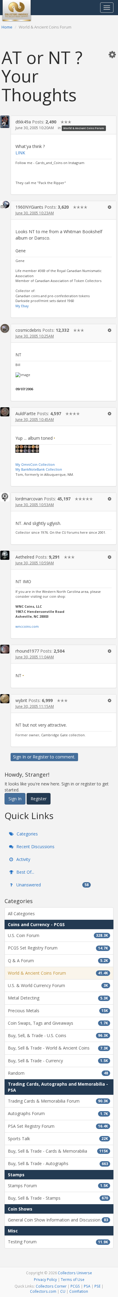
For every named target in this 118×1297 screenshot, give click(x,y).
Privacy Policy (45, 1279)
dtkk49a (23, 122)
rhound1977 (27, 651)
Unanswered (52, 885)
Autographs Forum (58, 1113)
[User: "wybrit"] (4, 698)
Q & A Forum (58, 960)
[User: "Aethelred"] (4, 555)
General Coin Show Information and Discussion (58, 1220)
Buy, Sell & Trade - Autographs (58, 1163)
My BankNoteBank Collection (38, 469)
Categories (26, 834)
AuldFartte (25, 413)
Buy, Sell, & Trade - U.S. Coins (58, 1035)
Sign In (19, 757)
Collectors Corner (51, 1286)
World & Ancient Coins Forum (83, 128)
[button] (112, 54)
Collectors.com (43, 1291)
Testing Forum (58, 1242)
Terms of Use (72, 1279)
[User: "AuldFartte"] (4, 411)
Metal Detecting (58, 998)
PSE (97, 1286)
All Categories (21, 913)
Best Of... (24, 872)
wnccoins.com (27, 626)
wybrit (21, 700)
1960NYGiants (29, 207)
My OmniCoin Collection (35, 464)
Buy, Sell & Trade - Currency (58, 1060)
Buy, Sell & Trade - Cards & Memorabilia (58, 1151)
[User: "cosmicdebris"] (4, 328)
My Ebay (22, 306)
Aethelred (24, 557)
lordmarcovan (29, 499)
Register (41, 757)
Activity (22, 859)
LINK (20, 153)
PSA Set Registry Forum (58, 1126)
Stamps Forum (58, 1185)
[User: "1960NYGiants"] (4, 204)
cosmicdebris (28, 330)
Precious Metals (58, 1010)
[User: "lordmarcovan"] (4, 497)
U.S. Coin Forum (58, 935)
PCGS (75, 1286)
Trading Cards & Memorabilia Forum (58, 1101)
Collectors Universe (75, 1272)
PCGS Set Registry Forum (58, 948)
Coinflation (78, 1291)
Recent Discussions (34, 846)
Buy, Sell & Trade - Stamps (58, 1198)
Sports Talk (58, 1138)
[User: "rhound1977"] (4, 649)
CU (62, 1291)
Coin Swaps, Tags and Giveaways (58, 1023)
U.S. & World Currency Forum (58, 985)
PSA (87, 1286)
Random (58, 1073)
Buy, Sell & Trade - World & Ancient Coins (58, 1048)
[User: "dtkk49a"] (4, 122)
